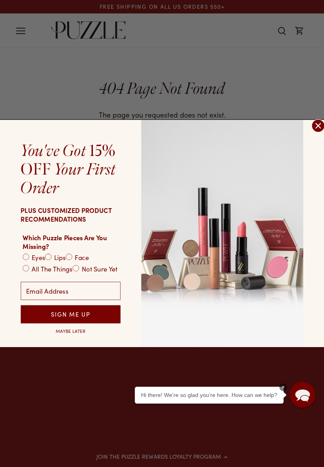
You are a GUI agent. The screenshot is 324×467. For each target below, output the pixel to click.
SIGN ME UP (70, 314)
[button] (302, 395)
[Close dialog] (318, 126)
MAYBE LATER (70, 331)
